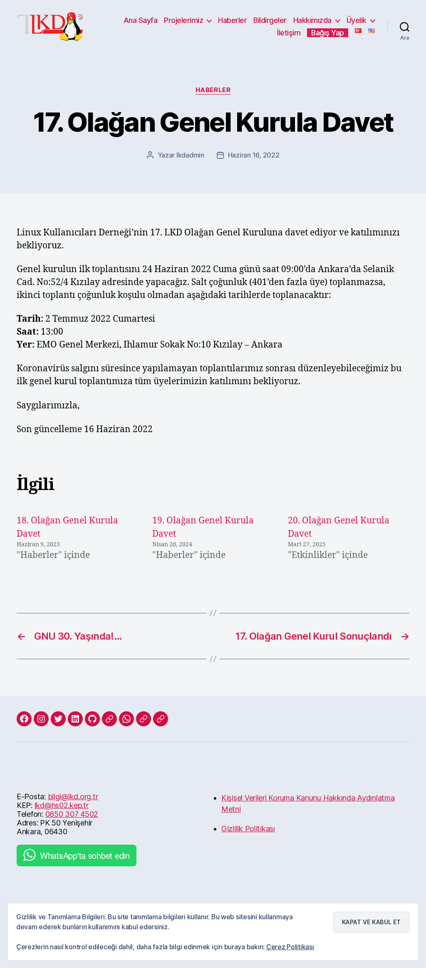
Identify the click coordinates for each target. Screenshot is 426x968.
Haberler (232, 20)
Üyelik (357, 20)
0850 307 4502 (72, 814)
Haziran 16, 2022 (254, 155)
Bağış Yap (327, 32)
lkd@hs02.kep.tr (62, 805)
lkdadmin (190, 155)
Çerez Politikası (290, 947)
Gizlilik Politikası (248, 828)
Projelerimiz (183, 20)
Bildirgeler (270, 20)
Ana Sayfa (141, 20)
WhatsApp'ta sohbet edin (85, 855)
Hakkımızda (312, 20)
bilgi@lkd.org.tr (73, 796)
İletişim (288, 32)
